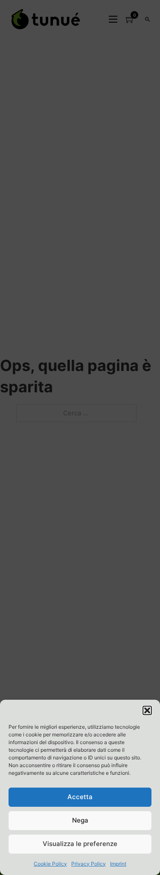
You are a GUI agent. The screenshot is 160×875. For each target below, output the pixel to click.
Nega (80, 820)
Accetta (80, 797)
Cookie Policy (50, 864)
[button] (147, 710)
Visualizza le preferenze (80, 844)
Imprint (118, 864)
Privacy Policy (88, 864)
